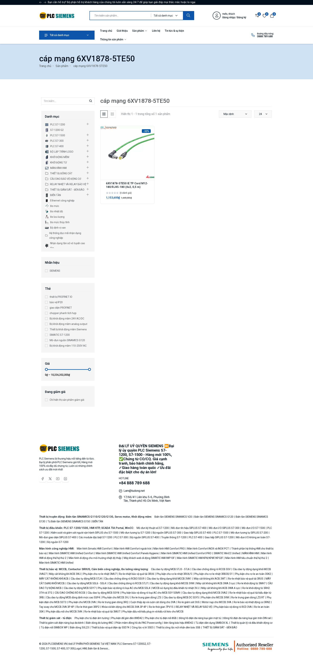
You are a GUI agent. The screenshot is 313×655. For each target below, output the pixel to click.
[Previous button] (44, 2)
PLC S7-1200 (57, 124)
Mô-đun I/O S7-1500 (253, 527)
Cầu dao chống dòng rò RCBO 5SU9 (124, 578)
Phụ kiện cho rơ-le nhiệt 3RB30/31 (213, 573)
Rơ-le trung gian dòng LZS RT (248, 597)
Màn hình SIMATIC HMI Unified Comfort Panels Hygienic (127, 553)
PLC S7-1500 (57, 135)
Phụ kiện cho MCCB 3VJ (116, 597)
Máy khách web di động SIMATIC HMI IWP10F (149, 558)
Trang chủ (106, 30)
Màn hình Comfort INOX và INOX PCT (208, 548)
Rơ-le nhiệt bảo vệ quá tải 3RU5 (246, 578)
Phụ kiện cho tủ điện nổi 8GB (160, 618)
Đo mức (54, 206)
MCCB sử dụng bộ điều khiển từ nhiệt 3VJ (175, 588)
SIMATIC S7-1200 (60, 334)
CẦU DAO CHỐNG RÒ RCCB (70, 592)
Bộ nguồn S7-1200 (57, 542)
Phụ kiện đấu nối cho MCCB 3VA (64, 611)
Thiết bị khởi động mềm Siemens (68, 329)
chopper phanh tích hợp (63, 313)
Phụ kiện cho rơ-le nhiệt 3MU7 (100, 573)
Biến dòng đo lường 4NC (99, 622)
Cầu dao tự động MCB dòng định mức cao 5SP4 (73, 597)
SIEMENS (55, 270)
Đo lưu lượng (57, 216)
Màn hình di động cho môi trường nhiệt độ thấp (95, 558)
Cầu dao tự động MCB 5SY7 (79, 588)
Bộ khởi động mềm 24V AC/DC (67, 318)
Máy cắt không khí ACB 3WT (209, 578)
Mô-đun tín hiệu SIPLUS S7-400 (189, 527)
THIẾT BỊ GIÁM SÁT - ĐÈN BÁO (67, 189)
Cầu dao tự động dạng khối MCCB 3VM (172, 583)
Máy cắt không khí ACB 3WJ (65, 573)
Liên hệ (156, 30)
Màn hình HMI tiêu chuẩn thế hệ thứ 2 (246, 558)
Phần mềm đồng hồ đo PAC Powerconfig (138, 622)
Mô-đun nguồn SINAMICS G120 (67, 340)
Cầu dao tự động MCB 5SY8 (103, 592)
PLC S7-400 (57, 146)
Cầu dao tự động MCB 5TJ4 (86, 578)
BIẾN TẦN (55, 195)
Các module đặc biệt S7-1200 (95, 537)
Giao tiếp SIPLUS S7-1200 (219, 537)
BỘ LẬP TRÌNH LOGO (61, 151)
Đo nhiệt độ (56, 211)
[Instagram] (65, 478)
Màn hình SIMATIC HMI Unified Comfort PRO (186, 553)
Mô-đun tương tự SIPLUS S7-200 (249, 532)
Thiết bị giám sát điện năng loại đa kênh (61, 622)
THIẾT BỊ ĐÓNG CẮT (61, 173)
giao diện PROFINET (61, 307)
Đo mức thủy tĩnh (60, 222)
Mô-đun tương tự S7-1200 (135, 532)
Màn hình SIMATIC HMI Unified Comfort (71, 553)
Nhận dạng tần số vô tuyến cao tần (67, 245)
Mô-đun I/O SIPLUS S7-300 (224, 527)
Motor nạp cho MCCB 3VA (216, 602)
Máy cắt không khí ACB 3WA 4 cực (221, 588)
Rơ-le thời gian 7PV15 (161, 606)
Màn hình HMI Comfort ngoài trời (133, 548)
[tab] (104, 114)
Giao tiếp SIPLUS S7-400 (197, 532)
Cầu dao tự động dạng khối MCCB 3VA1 (169, 578)
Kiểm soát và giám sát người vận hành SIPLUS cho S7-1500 (85, 532)
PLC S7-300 (57, 140)
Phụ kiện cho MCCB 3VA (82, 602)
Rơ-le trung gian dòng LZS (146, 597)
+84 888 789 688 (134, 483)
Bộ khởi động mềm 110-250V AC (68, 345)
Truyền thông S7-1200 (174, 537)
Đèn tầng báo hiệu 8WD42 (178, 622)
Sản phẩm (138, 30)
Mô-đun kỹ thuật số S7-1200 (153, 527)
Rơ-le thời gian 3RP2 (88, 606)
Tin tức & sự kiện (174, 30)
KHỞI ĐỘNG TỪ (58, 162)
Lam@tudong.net (134, 490)
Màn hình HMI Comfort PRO (169, 548)
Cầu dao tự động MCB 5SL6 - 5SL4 (86, 583)
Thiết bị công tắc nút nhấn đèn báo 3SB (178, 627)
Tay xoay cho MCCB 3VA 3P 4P (57, 606)
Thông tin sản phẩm (112, 39)
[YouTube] (57, 478)
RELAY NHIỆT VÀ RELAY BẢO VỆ (68, 184)
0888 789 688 (265, 36)
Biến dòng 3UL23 (79, 627)
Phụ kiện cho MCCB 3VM (215, 597)
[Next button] (40, 2)
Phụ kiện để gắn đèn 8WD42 (127, 618)
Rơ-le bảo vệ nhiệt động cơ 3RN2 (252, 602)
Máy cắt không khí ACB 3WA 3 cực (216, 583)
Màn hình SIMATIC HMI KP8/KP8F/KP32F (200, 558)
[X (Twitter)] (50, 478)
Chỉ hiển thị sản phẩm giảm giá (67, 399)
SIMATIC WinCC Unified (227, 553)
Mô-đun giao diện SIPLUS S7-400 (58, 537)
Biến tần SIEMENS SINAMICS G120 (214, 516)
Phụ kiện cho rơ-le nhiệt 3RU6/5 (174, 573)
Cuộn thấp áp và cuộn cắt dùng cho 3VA (153, 602)
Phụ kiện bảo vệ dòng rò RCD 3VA (233, 606)
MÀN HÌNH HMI (58, 168)
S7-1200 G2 (57, 130)
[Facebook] (42, 478)
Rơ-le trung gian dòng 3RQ (113, 602)
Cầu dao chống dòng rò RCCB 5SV (211, 569)
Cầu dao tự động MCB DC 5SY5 (181, 597)
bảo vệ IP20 (56, 302)
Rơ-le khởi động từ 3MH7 (251, 583)
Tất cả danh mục (59, 35)
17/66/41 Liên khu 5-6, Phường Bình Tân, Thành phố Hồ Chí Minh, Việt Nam (147, 498)
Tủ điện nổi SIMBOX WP (54, 627)
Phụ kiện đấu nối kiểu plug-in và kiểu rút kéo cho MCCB (152, 611)
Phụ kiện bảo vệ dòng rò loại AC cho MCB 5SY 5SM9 (151, 592)
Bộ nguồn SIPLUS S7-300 (167, 532)
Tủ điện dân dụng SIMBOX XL (212, 622)
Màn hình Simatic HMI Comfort (94, 548)
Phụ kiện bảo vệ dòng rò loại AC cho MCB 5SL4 (124, 588)
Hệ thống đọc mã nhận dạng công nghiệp (65, 235)
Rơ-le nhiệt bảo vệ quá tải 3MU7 (102, 611)
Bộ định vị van (58, 227)
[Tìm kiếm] (188, 15)
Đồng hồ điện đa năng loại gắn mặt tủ (200, 618)
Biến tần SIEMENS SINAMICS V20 (174, 516)
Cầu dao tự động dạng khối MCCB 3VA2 (205, 592)
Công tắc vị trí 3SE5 (142, 627)
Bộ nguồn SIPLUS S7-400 (144, 537)
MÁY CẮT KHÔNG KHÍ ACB (54, 578)
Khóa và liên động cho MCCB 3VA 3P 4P (124, 606)
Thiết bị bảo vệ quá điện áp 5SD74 (110, 627)
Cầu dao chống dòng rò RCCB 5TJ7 (128, 583)
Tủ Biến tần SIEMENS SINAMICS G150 (69, 521)
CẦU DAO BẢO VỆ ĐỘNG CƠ (65, 178)
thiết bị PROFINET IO (61, 296)
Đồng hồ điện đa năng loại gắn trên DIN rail (247, 618)
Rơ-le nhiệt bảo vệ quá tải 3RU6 (136, 573)
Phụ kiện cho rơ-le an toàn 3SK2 (253, 573)
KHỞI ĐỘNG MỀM (59, 157)
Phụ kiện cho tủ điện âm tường (92, 618)
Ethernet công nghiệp (62, 200)
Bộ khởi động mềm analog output (68, 324)
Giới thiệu (122, 30)
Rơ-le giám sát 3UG (188, 602)
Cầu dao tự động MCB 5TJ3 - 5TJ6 (170, 569)
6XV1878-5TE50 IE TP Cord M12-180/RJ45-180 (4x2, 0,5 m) (127, 185)
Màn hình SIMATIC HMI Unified (56, 562)
